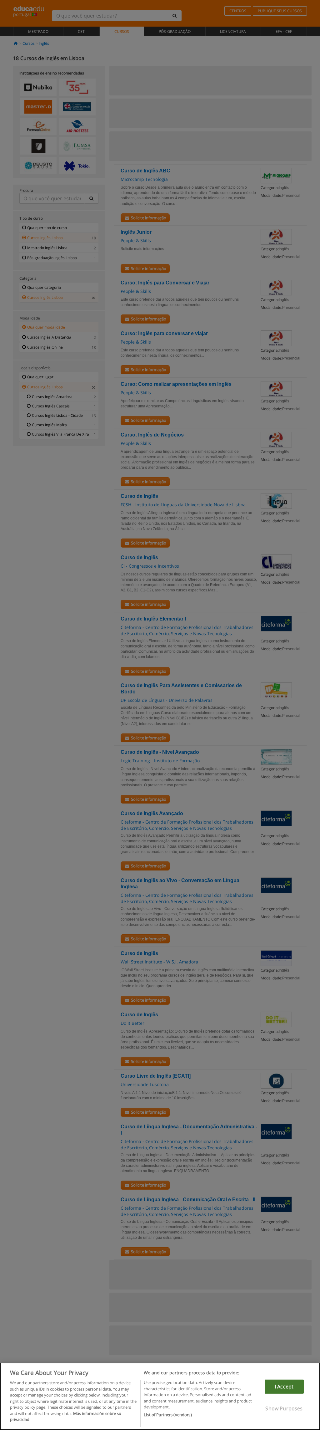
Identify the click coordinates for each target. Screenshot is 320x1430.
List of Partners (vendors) (168, 1414)
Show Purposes (283, 1408)
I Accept (284, 1386)
